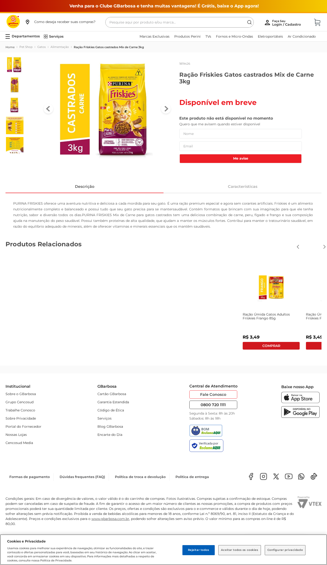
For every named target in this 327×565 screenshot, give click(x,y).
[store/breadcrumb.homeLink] (10, 47)
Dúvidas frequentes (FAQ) (82, 477)
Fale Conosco (213, 394)
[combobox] (179, 22)
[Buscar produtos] (249, 22)
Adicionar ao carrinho (289, 346)
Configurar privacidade (285, 550)
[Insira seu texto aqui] (301, 477)
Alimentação (60, 47)
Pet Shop (26, 47)
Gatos (41, 47)
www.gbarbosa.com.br (110, 519)
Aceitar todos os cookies (239, 550)
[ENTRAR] (287, 23)
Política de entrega (192, 477)
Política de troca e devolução (140, 477)
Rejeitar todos (198, 550)
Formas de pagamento (29, 477)
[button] (60, 22)
